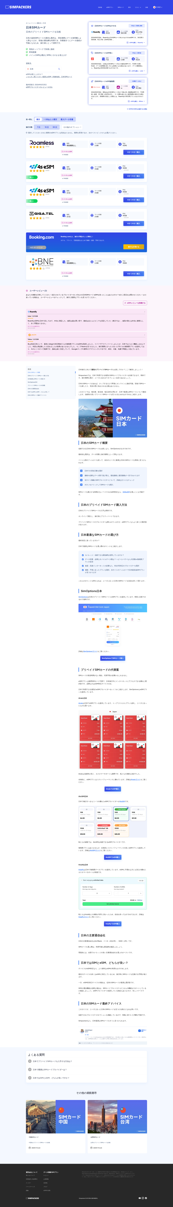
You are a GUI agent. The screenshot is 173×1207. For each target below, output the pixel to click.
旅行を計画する (133, 247)
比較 (146, 7)
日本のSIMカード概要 (34, 372)
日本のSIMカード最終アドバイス (37, 395)
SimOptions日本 (32, 382)
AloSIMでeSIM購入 (113, 857)
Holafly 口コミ (83, 917)
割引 (129, 7)
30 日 (55, 127)
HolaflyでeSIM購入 (113, 924)
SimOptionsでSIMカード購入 (113, 658)
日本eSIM (126, 492)
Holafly (81, 870)
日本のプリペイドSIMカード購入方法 (38, 375)
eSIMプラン (109, 7)
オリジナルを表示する (33, 326)
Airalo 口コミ (135, 779)
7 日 (38, 127)
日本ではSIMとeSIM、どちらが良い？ (38, 392)
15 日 (47, 127)
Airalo (80, 703)
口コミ (137, 7)
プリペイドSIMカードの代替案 (36, 385)
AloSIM (122, 801)
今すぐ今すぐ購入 (133, 152)
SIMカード (121, 7)
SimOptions (82, 597)
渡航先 (39, 23)
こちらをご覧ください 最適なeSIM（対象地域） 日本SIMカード (49, 77)
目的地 (100, 7)
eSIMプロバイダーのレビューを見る (39, 87)
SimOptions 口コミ (90, 651)
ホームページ (30, 23)
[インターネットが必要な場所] (59, 69)
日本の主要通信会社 (33, 388)
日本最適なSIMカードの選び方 (36, 379)
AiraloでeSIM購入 (112, 789)
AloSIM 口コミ (95, 850)
